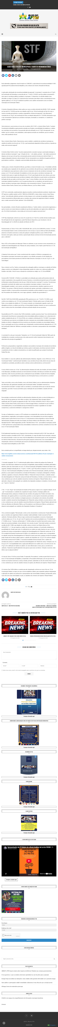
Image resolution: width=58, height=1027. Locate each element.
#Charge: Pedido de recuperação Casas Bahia (22, 4)
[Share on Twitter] (6, 75)
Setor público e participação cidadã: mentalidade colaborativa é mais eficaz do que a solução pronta (27, 982)
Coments (5, 662)
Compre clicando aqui (29, 716)
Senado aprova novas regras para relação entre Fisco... (43, 636)
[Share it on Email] (16, 75)
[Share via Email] (31, 586)
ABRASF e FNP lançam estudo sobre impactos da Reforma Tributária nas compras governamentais (27, 971)
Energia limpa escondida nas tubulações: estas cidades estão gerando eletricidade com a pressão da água (28, 978)
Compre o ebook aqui (11, 879)
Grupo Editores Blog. (24, 69)
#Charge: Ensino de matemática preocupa (12, 986)
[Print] (19, 75)
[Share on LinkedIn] (12, 75)
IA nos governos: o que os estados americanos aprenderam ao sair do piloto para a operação (25, 975)
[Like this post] (26, 586)
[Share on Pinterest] (9, 75)
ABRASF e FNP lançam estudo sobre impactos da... (14, 636)
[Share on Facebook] (3, 75)
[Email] (29, 7)
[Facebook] (26, 1015)
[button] (24, 2)
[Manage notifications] (4, 1023)
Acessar (4, 1004)
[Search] (55, 34)
